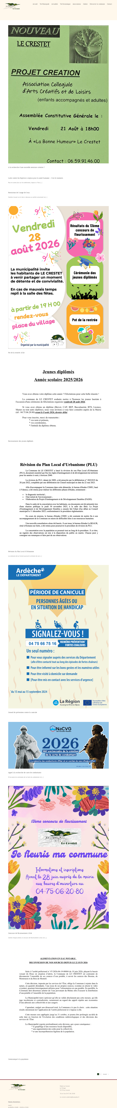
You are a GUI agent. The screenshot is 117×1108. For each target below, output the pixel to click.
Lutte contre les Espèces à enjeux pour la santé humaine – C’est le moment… (36, 178)
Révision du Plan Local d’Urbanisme (21, 551)
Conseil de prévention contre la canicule (22, 712)
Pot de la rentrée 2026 (16, 353)
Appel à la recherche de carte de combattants (24, 773)
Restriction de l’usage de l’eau (19, 193)
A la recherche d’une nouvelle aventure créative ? (26, 167)
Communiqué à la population (18, 1059)
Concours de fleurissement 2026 (20, 933)
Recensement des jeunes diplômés (20, 441)
